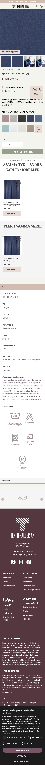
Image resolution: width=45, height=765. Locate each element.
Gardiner (6, 578)
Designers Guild (11, 69)
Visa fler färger (38, 129)
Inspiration (7, 613)
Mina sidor (27, 578)
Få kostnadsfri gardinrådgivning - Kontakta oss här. (22, 1)
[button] (6, 61)
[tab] (22, 287)
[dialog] (22, 735)
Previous (4, 497)
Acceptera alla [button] (23, 750)
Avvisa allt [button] (22, 756)
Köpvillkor (27, 582)
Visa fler (26, 619)
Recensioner (7, 480)
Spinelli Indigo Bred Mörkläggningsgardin (11, 203)
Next (40, 497)
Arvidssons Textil (30, 603)
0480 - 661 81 (26, 551)
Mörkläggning (8, 586)
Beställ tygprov (36, 90)
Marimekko (28, 615)
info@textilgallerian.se (26, 554)
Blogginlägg (7, 605)
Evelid (25, 611)
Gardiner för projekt (8, 618)
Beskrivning (6, 287)
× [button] (42, 709)
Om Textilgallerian (31, 590)
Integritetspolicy (8, 733)
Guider (5, 609)
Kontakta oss (29, 586)
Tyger (5, 582)
